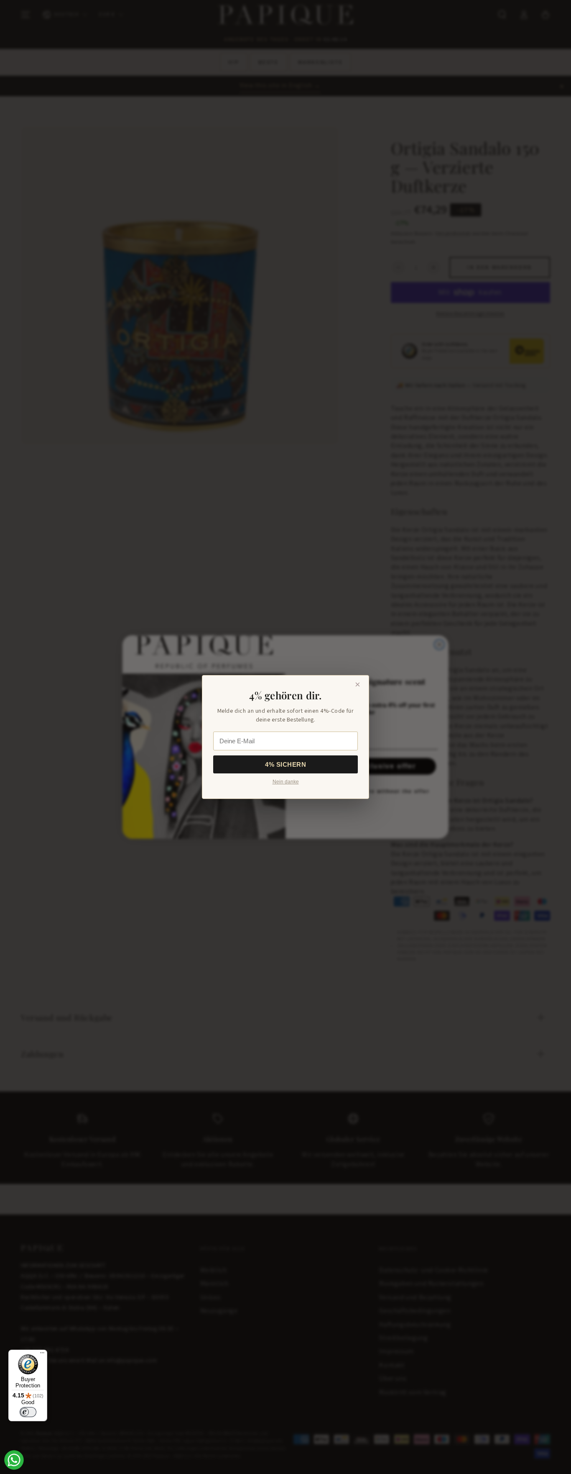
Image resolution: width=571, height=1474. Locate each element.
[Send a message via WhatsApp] (14, 1460)
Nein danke (286, 782)
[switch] (28, 1412)
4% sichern (285, 764)
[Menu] (42, 1355)
